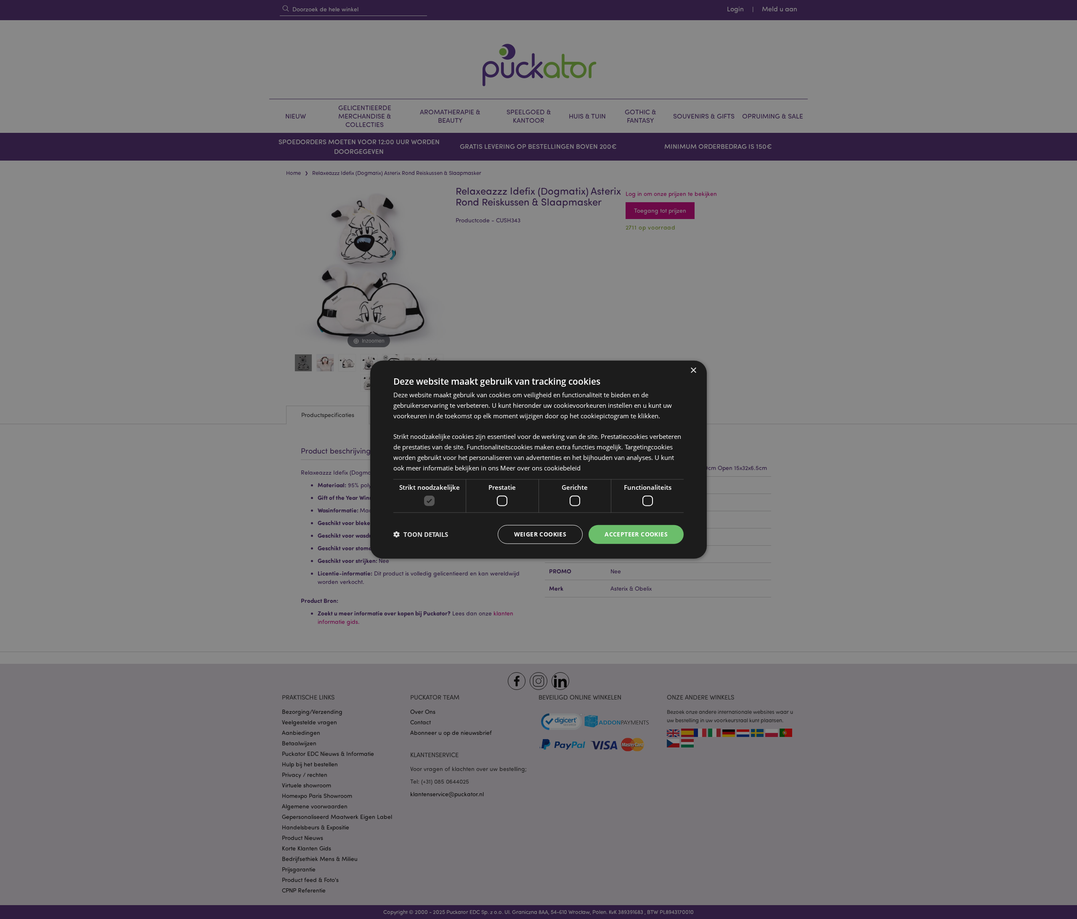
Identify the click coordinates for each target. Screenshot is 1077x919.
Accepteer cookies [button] (636, 534)
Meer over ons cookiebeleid (540, 467)
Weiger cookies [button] (540, 534)
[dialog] (538, 459)
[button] (420, 534)
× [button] (693, 370)
